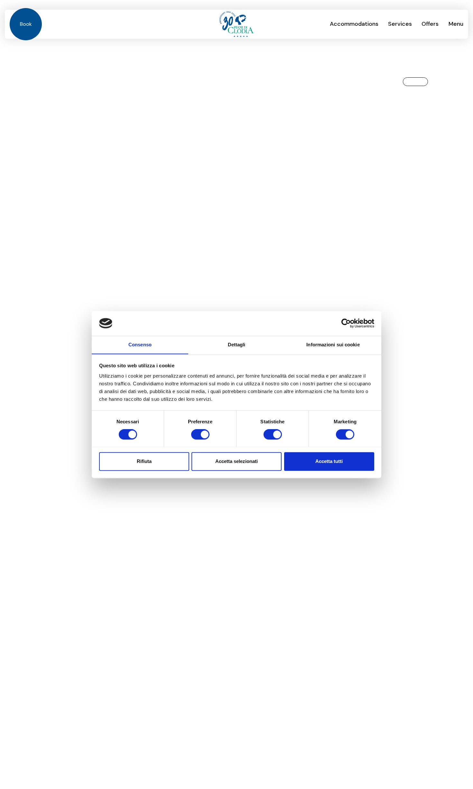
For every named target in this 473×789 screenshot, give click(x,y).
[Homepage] (236, 24)
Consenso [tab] (140, 344)
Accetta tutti (329, 461)
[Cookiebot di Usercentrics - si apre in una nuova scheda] (346, 323)
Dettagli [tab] (237, 344)
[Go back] (415, 81)
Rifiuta (144, 461)
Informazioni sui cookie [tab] (332, 344)
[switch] (200, 434)
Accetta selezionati (236, 461)
